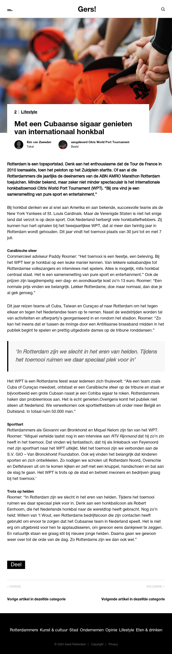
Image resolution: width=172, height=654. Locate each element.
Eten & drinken (149, 630)
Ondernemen (92, 630)
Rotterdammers (24, 630)
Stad (73, 630)
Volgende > (155, 587)
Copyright (97, 644)
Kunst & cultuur (54, 630)
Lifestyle (29, 112)
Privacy (113, 644)
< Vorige (14, 587)
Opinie (111, 630)
